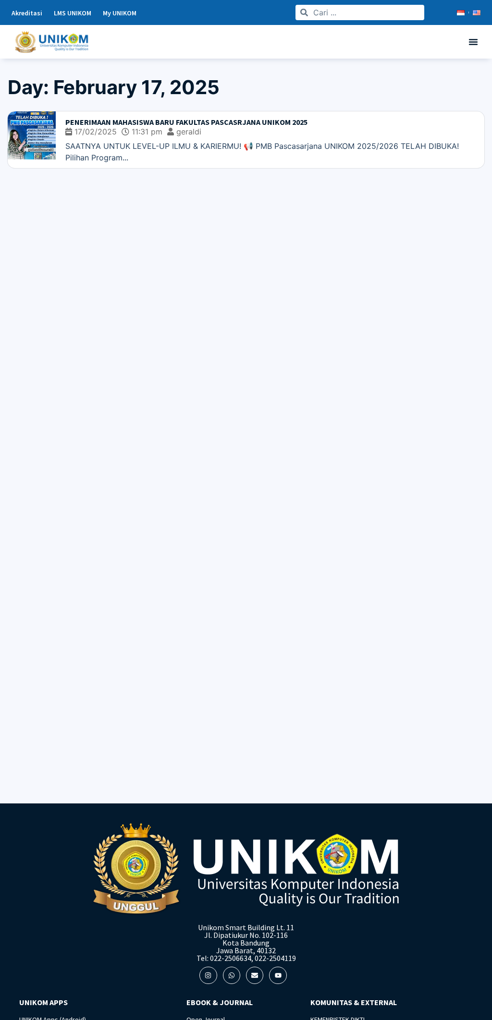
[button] (473, 42)
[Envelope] (254, 975)
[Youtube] (277, 975)
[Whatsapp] (231, 975)
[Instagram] (208, 975)
